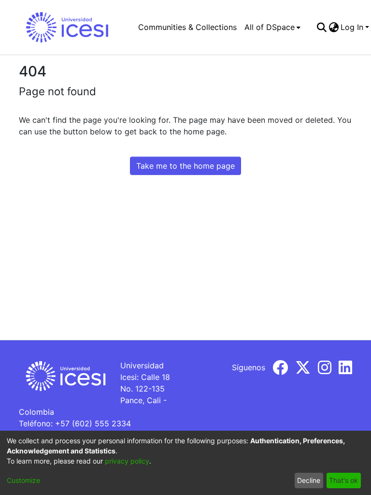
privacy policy (127, 461)
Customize (23, 480)
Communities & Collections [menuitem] (187, 27)
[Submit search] (321, 27)
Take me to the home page (185, 166)
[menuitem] (272, 27)
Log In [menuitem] (352, 27)
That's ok (343, 480)
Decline (308, 480)
